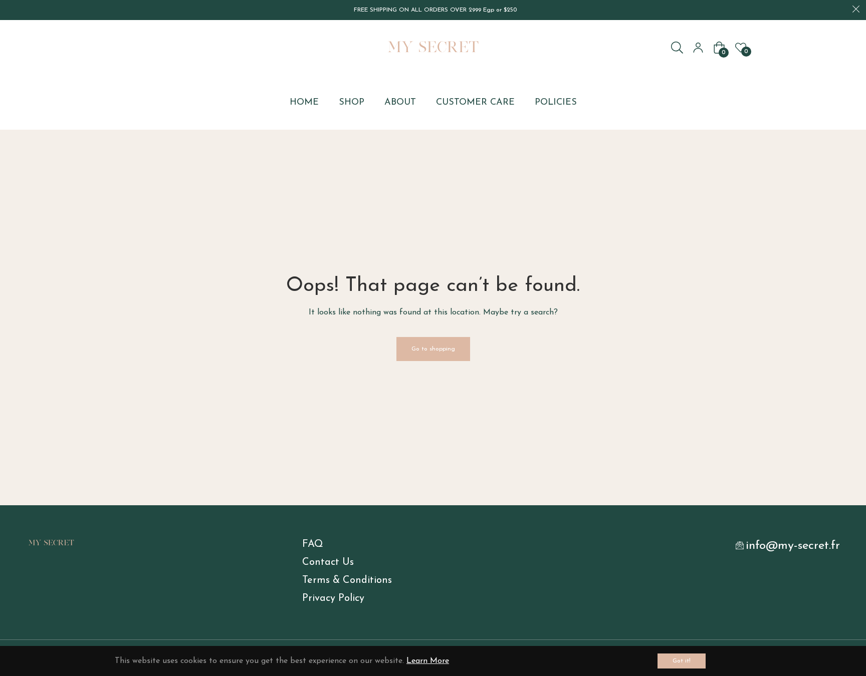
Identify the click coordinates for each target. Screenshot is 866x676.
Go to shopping (433, 349)
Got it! (682, 661)
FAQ (312, 544)
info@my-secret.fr (793, 546)
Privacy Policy (333, 598)
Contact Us (328, 562)
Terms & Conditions (347, 580)
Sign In (698, 48)
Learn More (427, 661)
